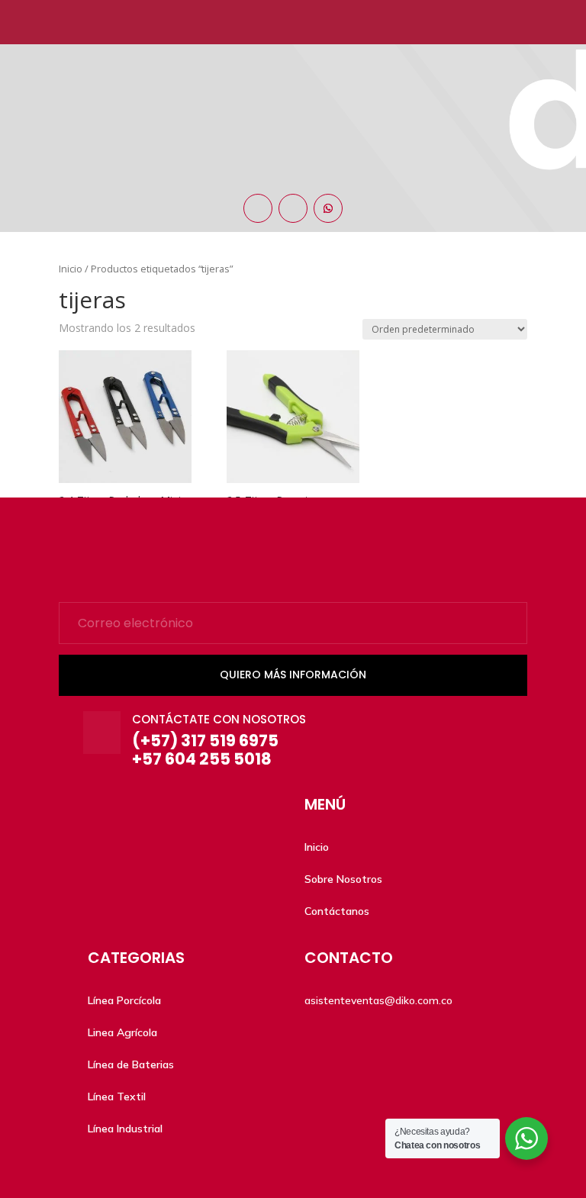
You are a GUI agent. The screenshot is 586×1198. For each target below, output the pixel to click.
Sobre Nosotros (343, 879)
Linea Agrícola (122, 1032)
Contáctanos (336, 911)
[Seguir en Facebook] (257, 208)
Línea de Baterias (131, 1064)
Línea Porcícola (124, 1000)
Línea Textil (117, 1096)
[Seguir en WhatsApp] (328, 208)
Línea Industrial (125, 1128)
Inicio (316, 847)
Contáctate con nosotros (219, 719)
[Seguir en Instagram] (293, 208)
